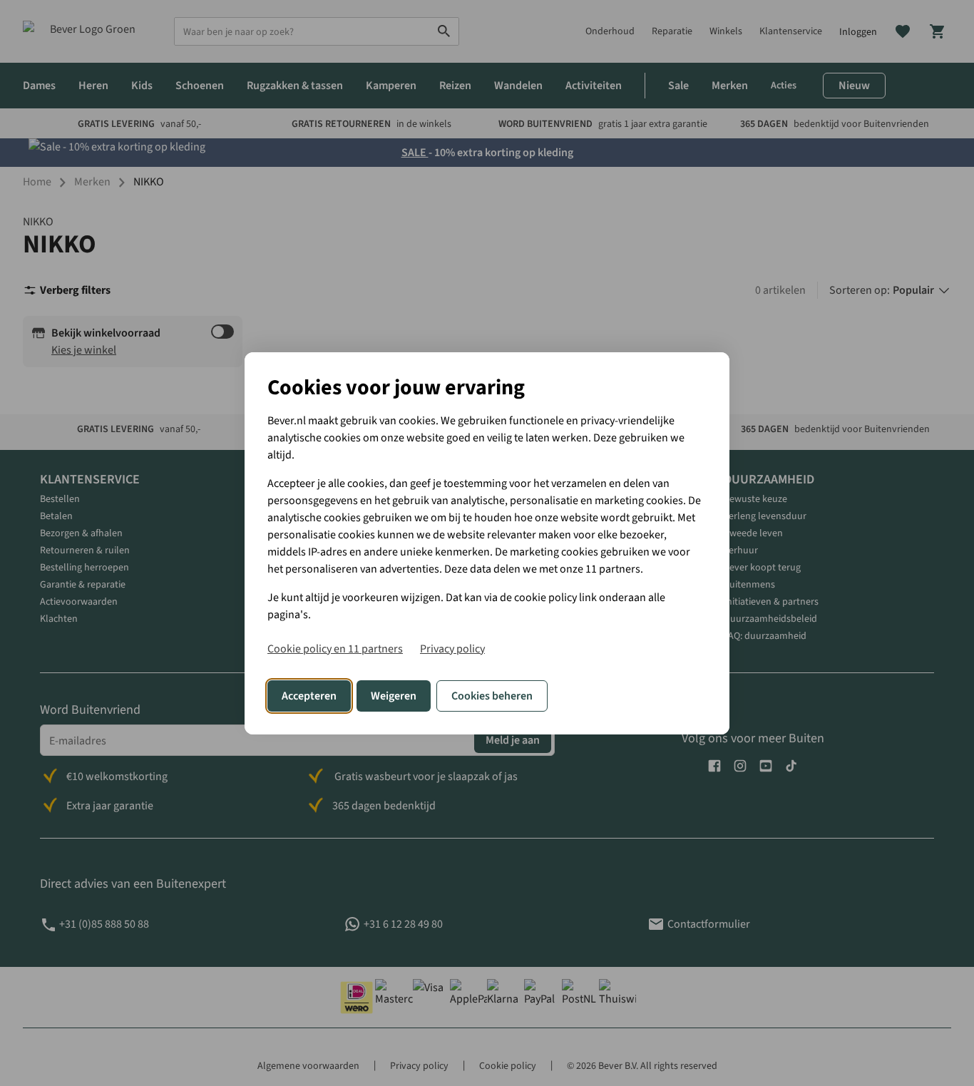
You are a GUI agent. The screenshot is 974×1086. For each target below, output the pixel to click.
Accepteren (309, 696)
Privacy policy (452, 649)
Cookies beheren (492, 696)
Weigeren (393, 696)
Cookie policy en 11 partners (335, 649)
